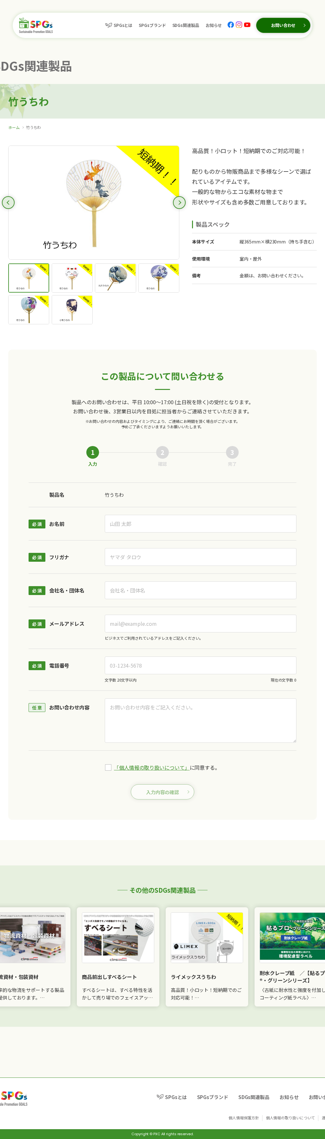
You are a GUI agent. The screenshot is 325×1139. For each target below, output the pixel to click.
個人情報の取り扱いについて (290, 1117)
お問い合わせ (283, 25)
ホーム (14, 127)
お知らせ (214, 25)
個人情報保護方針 (244, 1117)
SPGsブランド (152, 25)
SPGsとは (123, 25)
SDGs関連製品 (185, 25)
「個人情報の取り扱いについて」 (152, 767)
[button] (8, 202)
